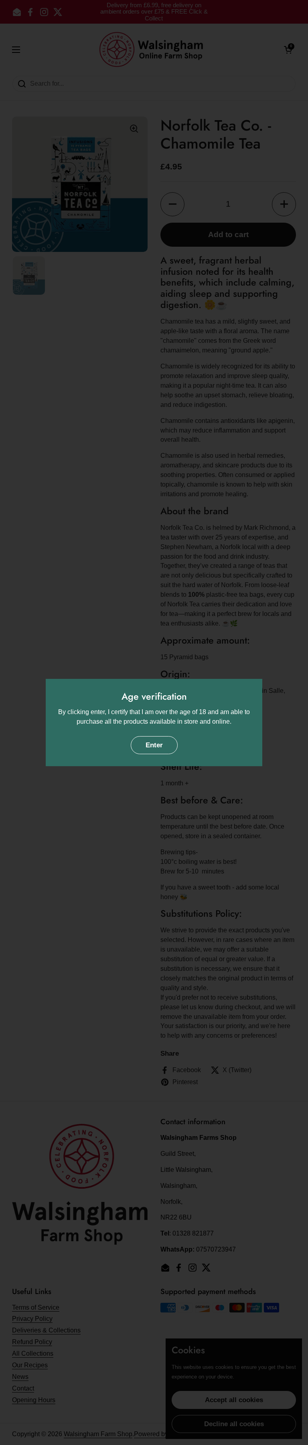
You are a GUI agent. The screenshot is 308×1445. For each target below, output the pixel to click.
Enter (154, 745)
